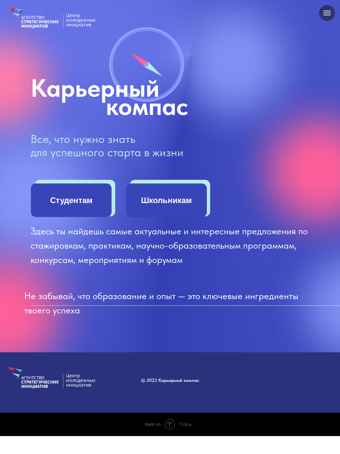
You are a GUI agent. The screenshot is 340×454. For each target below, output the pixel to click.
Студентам (71, 200)
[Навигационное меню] (327, 13)
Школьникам (166, 200)
